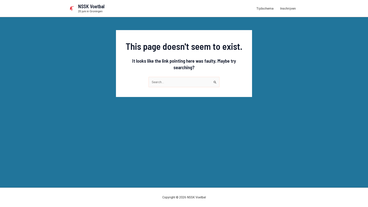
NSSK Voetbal (91, 6)
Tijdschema (265, 8)
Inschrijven (288, 8)
